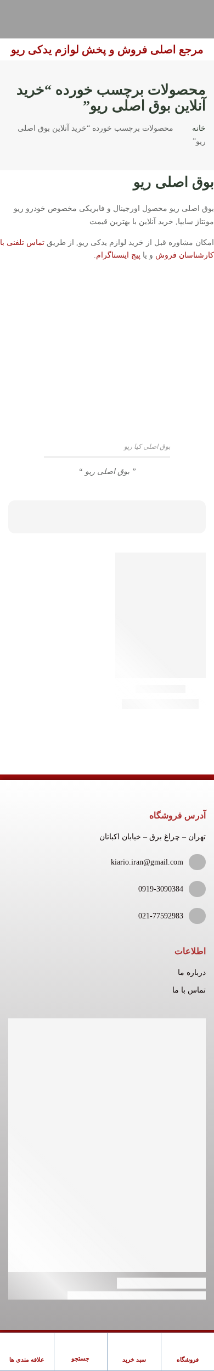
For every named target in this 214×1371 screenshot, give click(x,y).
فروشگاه (188, 1359)
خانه (199, 128)
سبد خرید (134, 1359)
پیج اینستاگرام (118, 255)
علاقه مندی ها (26, 1359)
